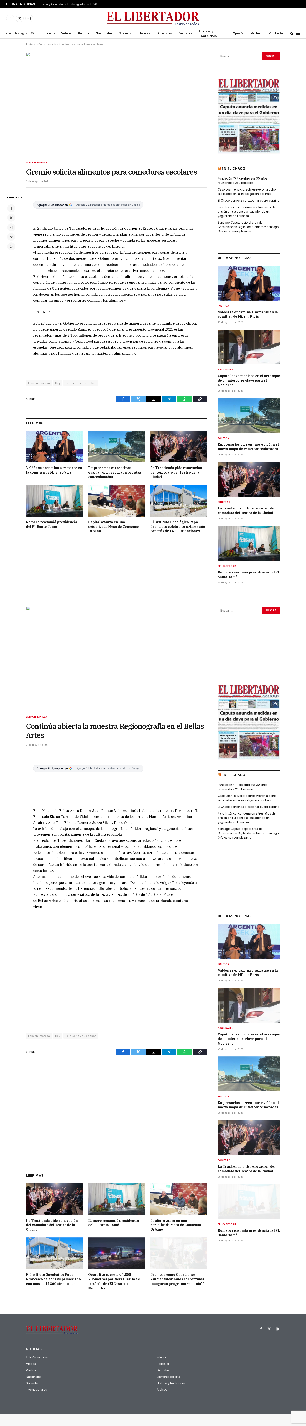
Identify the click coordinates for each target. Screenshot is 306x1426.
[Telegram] (11, 237)
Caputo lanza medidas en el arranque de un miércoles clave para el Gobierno (249, 380)
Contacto (276, 33)
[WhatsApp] (11, 246)
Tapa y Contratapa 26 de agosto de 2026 (69, 4)
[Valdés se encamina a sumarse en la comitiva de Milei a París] (54, 446)
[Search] (291, 33)
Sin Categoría (227, 566)
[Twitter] (11, 218)
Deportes (185, 33)
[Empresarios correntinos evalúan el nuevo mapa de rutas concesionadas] (116, 446)
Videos (66, 33)
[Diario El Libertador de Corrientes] (153, 18)
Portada (31, 44)
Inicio (50, 33)
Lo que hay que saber (81, 383)
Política (83, 33)
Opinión (238, 33)
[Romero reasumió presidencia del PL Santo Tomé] (54, 501)
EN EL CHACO (233, 168)
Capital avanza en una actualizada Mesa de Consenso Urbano (113, 526)
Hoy (57, 383)
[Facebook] (11, 208)
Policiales (165, 33)
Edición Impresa (36, 162)
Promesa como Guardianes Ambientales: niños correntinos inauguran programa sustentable (178, 1279)
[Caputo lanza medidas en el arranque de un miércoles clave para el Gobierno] (249, 347)
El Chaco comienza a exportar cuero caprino (248, 200)
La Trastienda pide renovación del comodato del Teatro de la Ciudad (176, 472)
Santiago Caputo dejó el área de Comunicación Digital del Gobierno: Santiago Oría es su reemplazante (248, 227)
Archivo (256, 33)
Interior (145, 33)
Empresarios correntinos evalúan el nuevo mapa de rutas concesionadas (114, 472)
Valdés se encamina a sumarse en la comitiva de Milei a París (54, 470)
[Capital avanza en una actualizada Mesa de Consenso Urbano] (116, 501)
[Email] (11, 227)
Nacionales (104, 33)
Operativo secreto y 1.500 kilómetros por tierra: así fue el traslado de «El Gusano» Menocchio (114, 1281)
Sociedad (126, 33)
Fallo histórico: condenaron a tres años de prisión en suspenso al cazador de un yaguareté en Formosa (247, 211)
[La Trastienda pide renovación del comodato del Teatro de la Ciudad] (178, 446)
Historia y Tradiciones (208, 33)
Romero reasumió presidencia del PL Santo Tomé (51, 524)
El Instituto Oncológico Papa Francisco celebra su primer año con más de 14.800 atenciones (177, 526)
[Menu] (298, 33)
